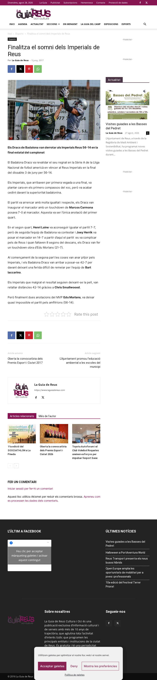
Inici (12, 24)
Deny (74, 666)
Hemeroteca (87, 2)
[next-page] (16, 465)
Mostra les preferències (100, 666)
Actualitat (37, 24)
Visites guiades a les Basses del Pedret (125, 543)
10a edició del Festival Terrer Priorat (123, 584)
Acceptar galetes (52, 666)
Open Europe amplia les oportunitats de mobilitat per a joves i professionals (124, 572)
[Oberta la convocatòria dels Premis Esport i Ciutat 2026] (54, 433)
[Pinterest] (29, 69)
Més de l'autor (47, 416)
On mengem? (70, 24)
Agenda (22, 24)
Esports (126, 24)
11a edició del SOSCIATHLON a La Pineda (19, 450)
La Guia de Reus (20, 60)
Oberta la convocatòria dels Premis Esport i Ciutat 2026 (53, 450)
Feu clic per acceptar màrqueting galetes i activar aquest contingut (29, 555)
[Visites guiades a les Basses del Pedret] (127, 103)
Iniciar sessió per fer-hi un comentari (30, 488)
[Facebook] (140, 2)
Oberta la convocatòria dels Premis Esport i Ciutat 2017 (25, 360)
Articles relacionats (22, 416)
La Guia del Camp (91, 24)
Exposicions (111, 24)
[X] (146, 2)
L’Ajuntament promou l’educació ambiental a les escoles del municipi (80, 362)
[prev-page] (10, 465)
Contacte (100, 2)
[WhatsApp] (38, 69)
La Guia (43, 2)
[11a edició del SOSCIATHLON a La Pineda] (22, 433)
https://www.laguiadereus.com (49, 390)
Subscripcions (70, 2)
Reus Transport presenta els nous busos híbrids (127, 560)
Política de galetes (74, 674)
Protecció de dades (118, 2)
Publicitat (55, 2)
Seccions (52, 24)
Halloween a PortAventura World (125, 552)
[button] (144, 24)
